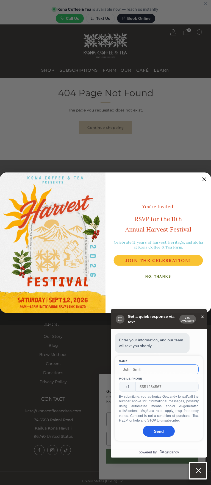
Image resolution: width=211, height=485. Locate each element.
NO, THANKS (158, 276)
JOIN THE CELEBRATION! (158, 260)
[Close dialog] (204, 179)
